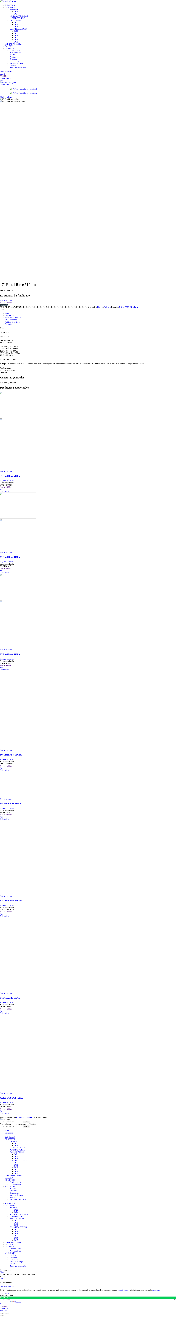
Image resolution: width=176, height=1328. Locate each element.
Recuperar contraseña (18, 68)
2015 (16, 42)
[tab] (7, 313)
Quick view (4, 491)
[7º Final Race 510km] (18, 599)
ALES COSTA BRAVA (11, 1098)
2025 (16, 12)
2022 (16, 31)
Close (2, 1272)
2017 (16, 38)
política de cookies (123, 1290)
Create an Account (7, 1287)
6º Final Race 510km (10, 557)
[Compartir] (3, 1313)
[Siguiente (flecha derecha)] (3, 1315)
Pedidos (13, 57)
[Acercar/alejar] (8, 1313)
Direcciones (14, 61)
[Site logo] (8, 1)
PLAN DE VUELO (17, 18)
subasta (135, 307)
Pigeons (100, 307)
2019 (16, 25)
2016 (16, 40)
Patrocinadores (15, 53)
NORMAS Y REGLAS (19, 16)
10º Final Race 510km (11, 754)
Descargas (13, 59)
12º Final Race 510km (11, 900)
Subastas (13, 66)
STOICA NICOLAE (10, 998)
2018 (16, 27)
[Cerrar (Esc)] (1, 1313)
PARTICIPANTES (17, 20)
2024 (16, 14)
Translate (17, 1302)
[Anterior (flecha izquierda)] (1, 1315)
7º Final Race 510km (10, 654)
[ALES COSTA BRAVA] (18, 1040)
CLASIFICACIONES (18, 29)
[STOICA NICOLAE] (18, 943)
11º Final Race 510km (11, 803)
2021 (16, 22)
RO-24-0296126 (125, 307)
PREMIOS (14, 9)
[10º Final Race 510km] (18, 696)
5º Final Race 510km (10, 476)
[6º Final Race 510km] (18, 518)
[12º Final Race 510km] (18, 846)
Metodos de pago (16, 63)
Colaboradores (15, 50)
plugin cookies (156, 1290)
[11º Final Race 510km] (18, 797)
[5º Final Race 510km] (18, 417)
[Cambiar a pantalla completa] (6, 1313)
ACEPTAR (4, 1293)
